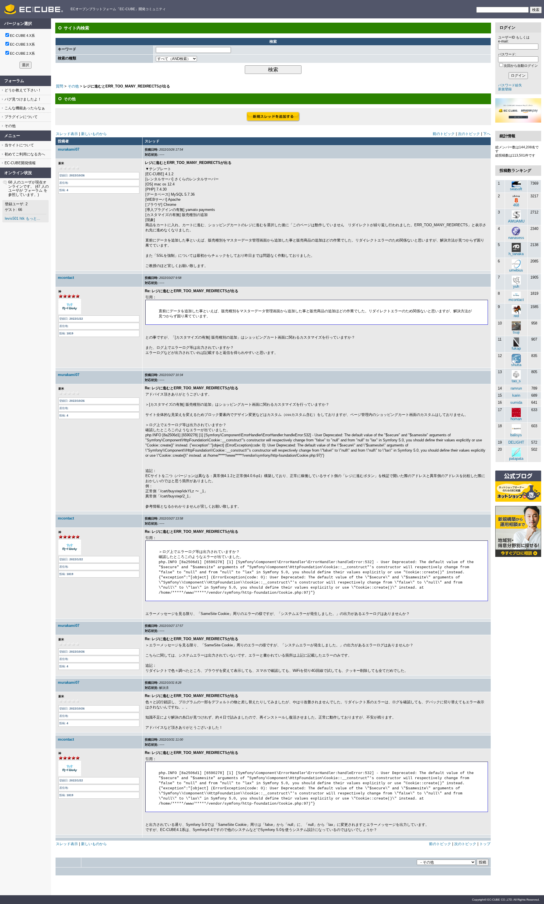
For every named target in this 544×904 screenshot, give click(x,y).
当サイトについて (18, 145)
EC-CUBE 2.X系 (22, 53)
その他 (9, 126)
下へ (486, 134)
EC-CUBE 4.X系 (22, 36)
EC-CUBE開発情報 (19, 163)
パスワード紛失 (510, 85)
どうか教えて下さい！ (22, 90)
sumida (516, 402)
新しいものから (94, 134)
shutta (516, 365)
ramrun (516, 388)
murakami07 (68, 149)
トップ (484, 844)
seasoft (516, 189)
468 (516, 205)
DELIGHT (516, 442)
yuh (516, 286)
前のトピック (444, 134)
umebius (516, 270)
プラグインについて (20, 117)
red (516, 316)
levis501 (11, 218)
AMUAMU (516, 221)
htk (22, 218)
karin (516, 395)
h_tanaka (516, 254)
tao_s (516, 381)
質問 (59, 86)
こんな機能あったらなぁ (24, 108)
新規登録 (505, 89)
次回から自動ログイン (521, 66)
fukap (516, 348)
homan (516, 419)
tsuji (516, 332)
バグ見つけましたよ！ (22, 99)
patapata (516, 458)
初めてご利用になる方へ (24, 154)
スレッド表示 (67, 134)
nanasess (516, 238)
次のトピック (469, 134)
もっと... (33, 218)
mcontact (66, 277)
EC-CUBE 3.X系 (22, 44)
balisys (516, 435)
